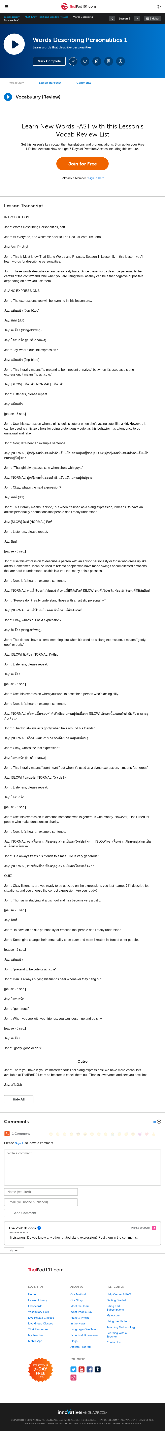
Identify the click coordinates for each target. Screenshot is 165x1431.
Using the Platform (118, 1321)
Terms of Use (145, 1420)
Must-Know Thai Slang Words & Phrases (46, 16)
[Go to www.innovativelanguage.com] (82, 1411)
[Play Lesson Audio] (14, 44)
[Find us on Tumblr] (98, 1369)
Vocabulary (16, 82)
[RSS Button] (7, 1134)
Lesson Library (12, 16)
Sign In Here (96, 178)
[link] (112, 18)
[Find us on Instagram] (73, 1377)
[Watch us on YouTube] (81, 1369)
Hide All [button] (19, 1099)
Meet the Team (80, 1306)
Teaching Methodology (121, 1327)
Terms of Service (123, 1423)
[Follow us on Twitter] (73, 1369)
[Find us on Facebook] (90, 1369)
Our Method (78, 1294)
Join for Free (82, 164)
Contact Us (114, 1342)
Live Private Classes (41, 1317)
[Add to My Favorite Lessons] (84, 61)
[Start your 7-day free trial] (40, 1370)
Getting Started (116, 1300)
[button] (158, 6)
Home (32, 1294)
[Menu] (6, 6)
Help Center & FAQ (119, 1294)
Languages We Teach (84, 1329)
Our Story (76, 1300)
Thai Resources (38, 1329)
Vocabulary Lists (38, 1311)
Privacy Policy (126, 1420)
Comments (83, 82)
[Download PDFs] (108, 61)
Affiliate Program (81, 1346)
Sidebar (154, 18)
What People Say (81, 1311)
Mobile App (35, 1341)
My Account (114, 1315)
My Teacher (35, 1335)
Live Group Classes (40, 1323)
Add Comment (25, 1213)
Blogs (73, 1341)
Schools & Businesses (84, 1335)
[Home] (79, 9)
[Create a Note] (96, 61)
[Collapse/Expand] (82, 1122)
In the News (78, 1323)
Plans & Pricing (80, 1317)
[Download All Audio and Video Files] (120, 61)
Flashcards (35, 1306)
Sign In (20, 1143)
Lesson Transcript (50, 82)
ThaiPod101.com (107, 1420)
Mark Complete (49, 61)
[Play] (8, 97)
